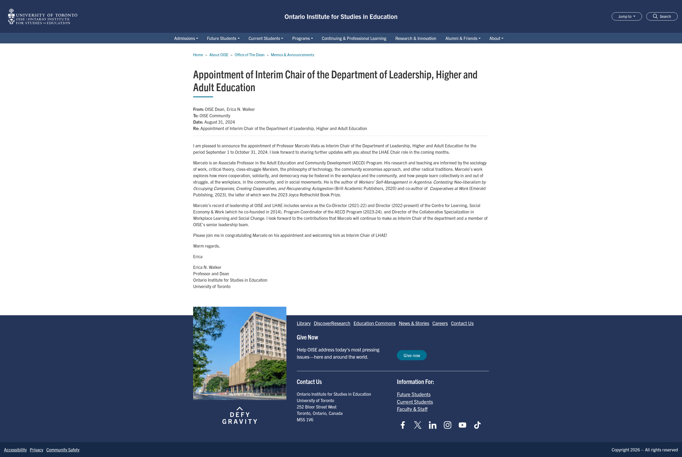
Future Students (221, 38)
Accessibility (15, 449)
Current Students (264, 38)
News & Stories (414, 323)
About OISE (218, 54)
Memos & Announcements (292, 54)
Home (198, 54)
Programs (301, 38)
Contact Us (462, 323)
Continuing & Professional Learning (354, 38)
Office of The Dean (250, 54)
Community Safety (62, 449)
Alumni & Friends (461, 38)
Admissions (184, 38)
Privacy (36, 449)
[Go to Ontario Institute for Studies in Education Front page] (42, 16)
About (494, 38)
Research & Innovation (415, 38)
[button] (662, 16)
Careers (440, 323)
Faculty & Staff (412, 409)
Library (304, 323)
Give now (412, 355)
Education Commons (375, 323)
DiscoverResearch (332, 323)
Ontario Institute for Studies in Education (341, 16)
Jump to (625, 16)
